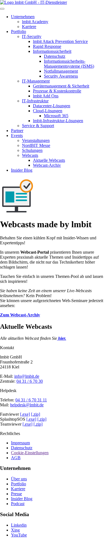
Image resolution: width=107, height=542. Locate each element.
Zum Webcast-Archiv (20, 315)
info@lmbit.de (26, 376)
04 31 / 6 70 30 (29, 381)
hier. (61, 338)
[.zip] (35, 414)
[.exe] (25, 414)
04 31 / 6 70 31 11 (31, 400)
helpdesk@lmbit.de (27, 405)
